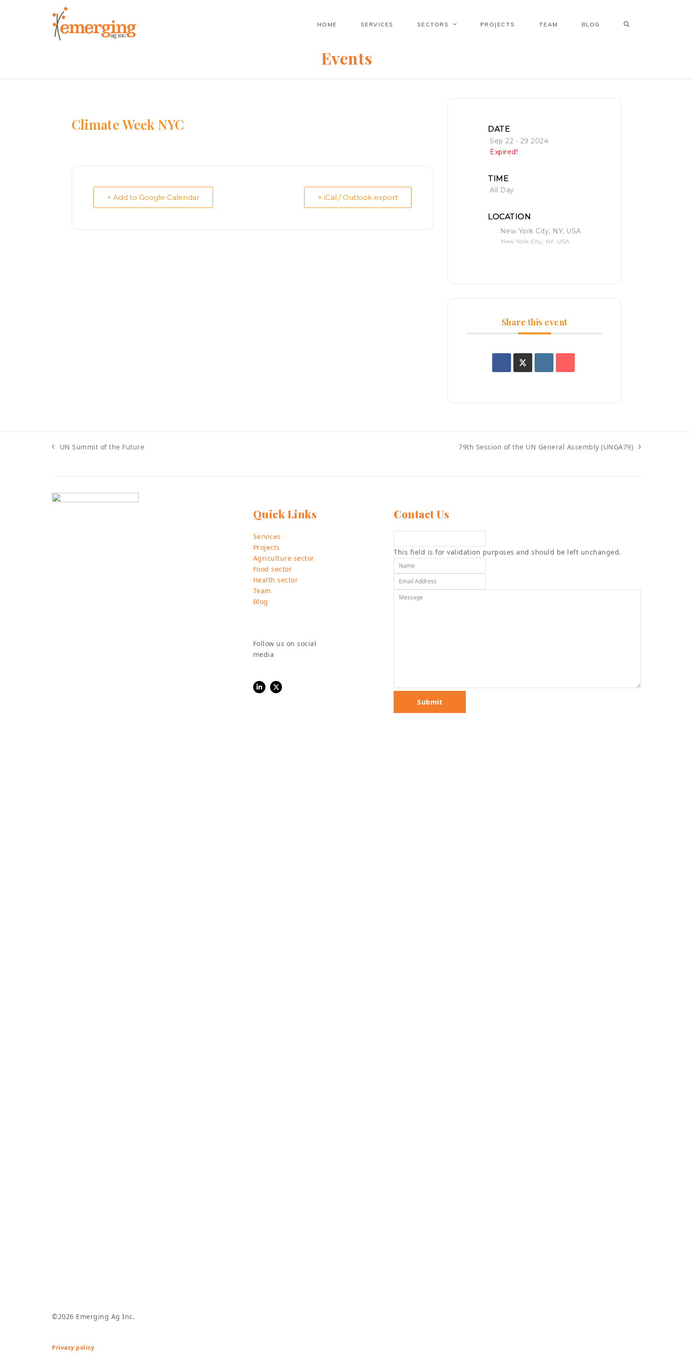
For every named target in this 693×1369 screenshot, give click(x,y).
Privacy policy (73, 1348)
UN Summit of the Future (98, 447)
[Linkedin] (544, 362)
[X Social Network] (522, 362)
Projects (266, 547)
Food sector (272, 568)
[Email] (565, 362)
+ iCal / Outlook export (358, 197)
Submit (429, 701)
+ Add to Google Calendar (153, 197)
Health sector (275, 579)
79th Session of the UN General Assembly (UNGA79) (546, 447)
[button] (626, 23)
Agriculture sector (283, 558)
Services (267, 536)
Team (262, 590)
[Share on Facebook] (501, 362)
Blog (260, 601)
